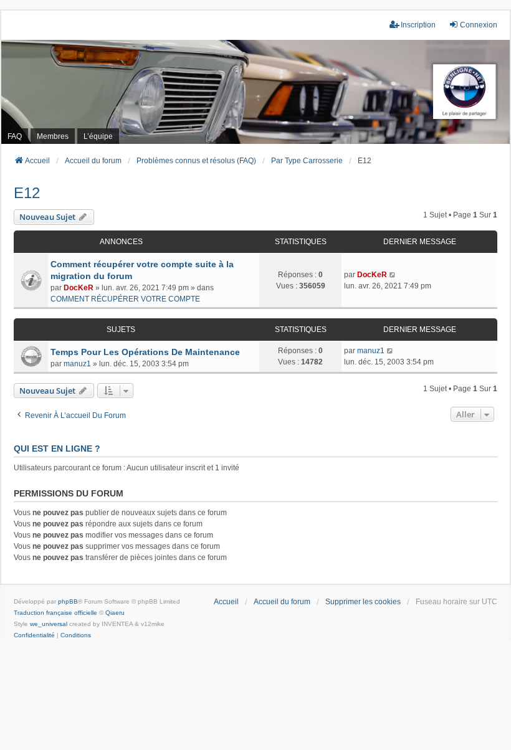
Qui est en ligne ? (57, 448)
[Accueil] (255, 91)
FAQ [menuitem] (14, 136)
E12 (27, 192)
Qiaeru (115, 612)
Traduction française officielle (55, 612)
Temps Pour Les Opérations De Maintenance (145, 352)
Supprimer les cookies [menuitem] (363, 601)
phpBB (68, 601)
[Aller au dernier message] (393, 274)
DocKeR (78, 287)
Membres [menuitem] (53, 136)
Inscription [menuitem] (418, 25)
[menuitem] (34, 635)
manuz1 (77, 363)
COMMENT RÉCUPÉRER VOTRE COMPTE (125, 299)
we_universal (48, 623)
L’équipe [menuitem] (98, 136)
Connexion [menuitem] (478, 25)
